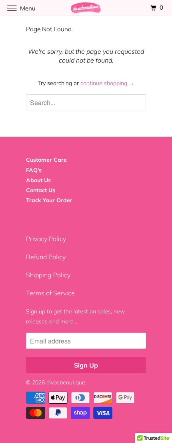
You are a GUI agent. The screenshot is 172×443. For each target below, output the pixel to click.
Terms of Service (50, 293)
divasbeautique (65, 382)
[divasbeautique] (86, 8)
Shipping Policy (48, 275)
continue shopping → (107, 83)
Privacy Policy (46, 239)
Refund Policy (46, 257)
